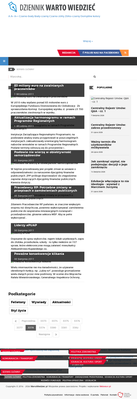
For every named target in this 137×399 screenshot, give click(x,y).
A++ (16, 16)
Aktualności (61, 302)
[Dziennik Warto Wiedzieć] (51, 7)
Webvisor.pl (105, 386)
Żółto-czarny (72, 16)
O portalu (95, 395)
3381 (64, 328)
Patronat (104, 395)
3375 (66, 321)
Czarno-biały (26, 16)
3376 (77, 321)
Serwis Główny (13, 377)
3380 (53, 328)
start (16, 321)
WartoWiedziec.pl (39, 386)
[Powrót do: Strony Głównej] (11, 69)
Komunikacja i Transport (18, 359)
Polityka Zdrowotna (83, 352)
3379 (42, 328)
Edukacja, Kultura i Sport (86, 359)
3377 (20, 328)
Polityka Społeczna (72, 380)
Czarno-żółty (56, 16)
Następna (44, 334)
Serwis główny (11, 352)
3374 (55, 321)
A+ (12, 16)
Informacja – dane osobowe (76, 395)
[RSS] (125, 53)
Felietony (18, 302)
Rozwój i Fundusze (51, 380)
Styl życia (18, 310)
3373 (43, 321)
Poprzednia (28, 321)
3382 (76, 328)
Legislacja (90, 380)
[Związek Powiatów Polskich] (124, 395)
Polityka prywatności (53, 395)
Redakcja (69, 53)
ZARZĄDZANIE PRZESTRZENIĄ (89, 377)
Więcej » (88, 41)
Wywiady (39, 302)
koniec (56, 334)
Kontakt (113, 395)
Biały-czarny (41, 16)
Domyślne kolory (90, 16)
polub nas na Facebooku (101, 53)
